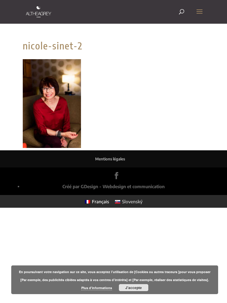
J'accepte (133, 287)
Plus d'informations (96, 288)
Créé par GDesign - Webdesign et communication (113, 186)
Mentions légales (110, 159)
